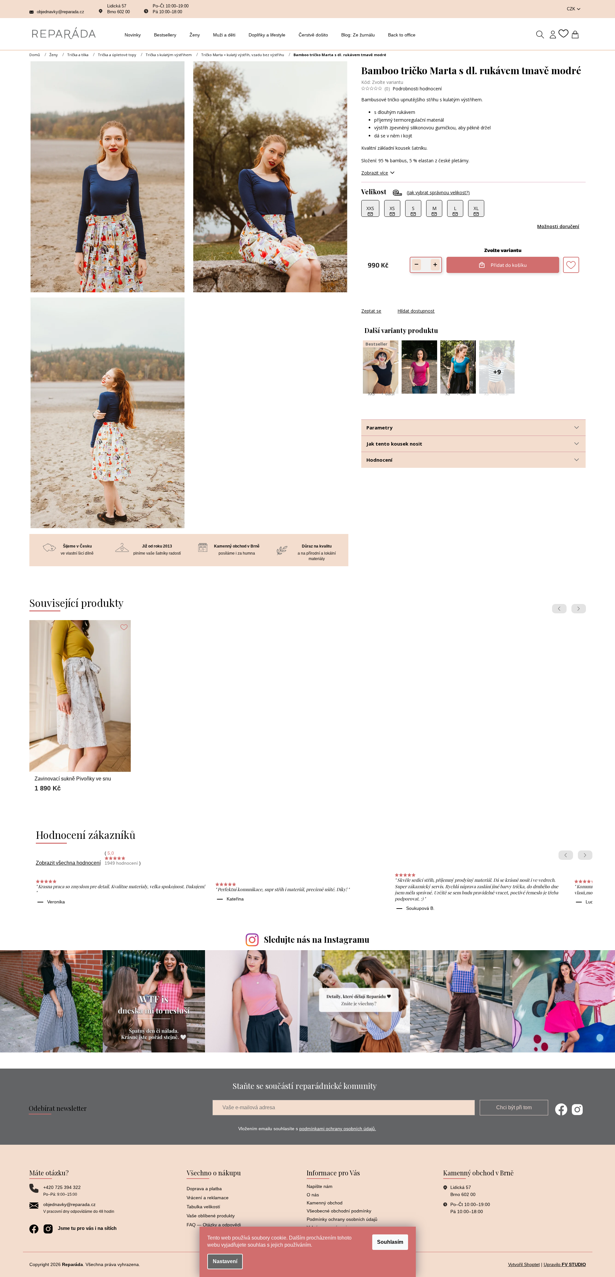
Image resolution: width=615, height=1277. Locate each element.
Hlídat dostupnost (416, 311)
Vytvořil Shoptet (524, 1264)
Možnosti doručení (558, 226)
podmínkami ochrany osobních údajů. (337, 1128)
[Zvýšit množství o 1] (435, 264)
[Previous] (559, 608)
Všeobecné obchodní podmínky (339, 1210)
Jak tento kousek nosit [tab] (394, 443)
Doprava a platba (204, 1188)
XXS (371, 394)
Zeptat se (371, 311)
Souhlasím (390, 1242)
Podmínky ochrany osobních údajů (342, 1219)
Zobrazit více (374, 173)
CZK (572, 8)
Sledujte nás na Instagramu (316, 939)
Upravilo (565, 1264)
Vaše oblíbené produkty (211, 1215)
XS (448, 394)
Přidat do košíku (505, 262)
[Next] (578, 608)
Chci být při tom (514, 1107)
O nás (313, 1194)
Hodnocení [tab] (379, 460)
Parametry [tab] (379, 427)
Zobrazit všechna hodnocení (68, 863)
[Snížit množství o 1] (416, 264)
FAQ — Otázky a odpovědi (214, 1224)
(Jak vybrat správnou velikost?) (438, 192)
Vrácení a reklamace (208, 1197)
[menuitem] (134, 35)
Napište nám (320, 1186)
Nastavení (225, 1261)
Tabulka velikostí (203, 1206)
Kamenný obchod (325, 1202)
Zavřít (396, 304)
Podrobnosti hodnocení (417, 88)
